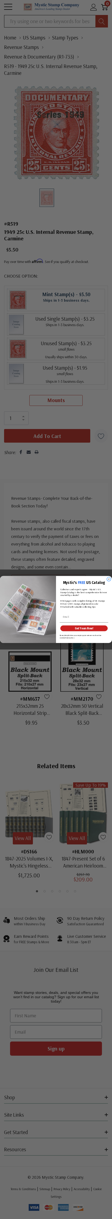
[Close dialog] (109, 579)
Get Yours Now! (84, 628)
